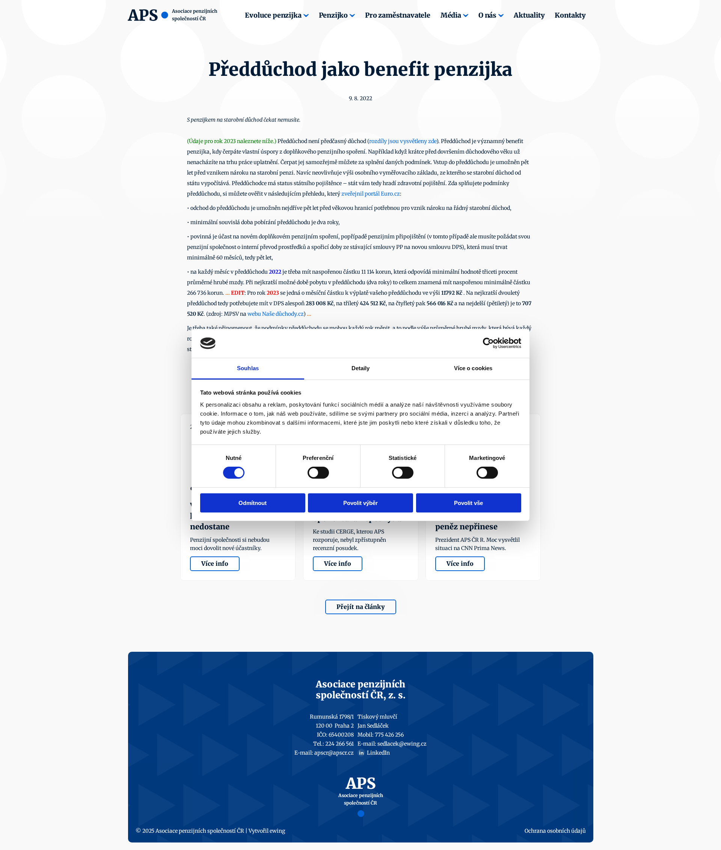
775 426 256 (389, 734)
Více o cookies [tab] (473, 368)
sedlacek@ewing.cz (402, 743)
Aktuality (529, 15)
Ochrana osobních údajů (555, 830)
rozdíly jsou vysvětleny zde (402, 141)
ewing (277, 830)
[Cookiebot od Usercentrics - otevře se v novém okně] (488, 343)
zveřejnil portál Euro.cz (370, 193)
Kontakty (570, 15)
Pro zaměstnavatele (397, 15)
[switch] (318, 473)
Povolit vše (468, 503)
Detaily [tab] (360, 368)
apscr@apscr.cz (334, 752)
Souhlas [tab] (248, 368)
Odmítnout (252, 503)
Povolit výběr (360, 503)
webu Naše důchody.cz (275, 313)
